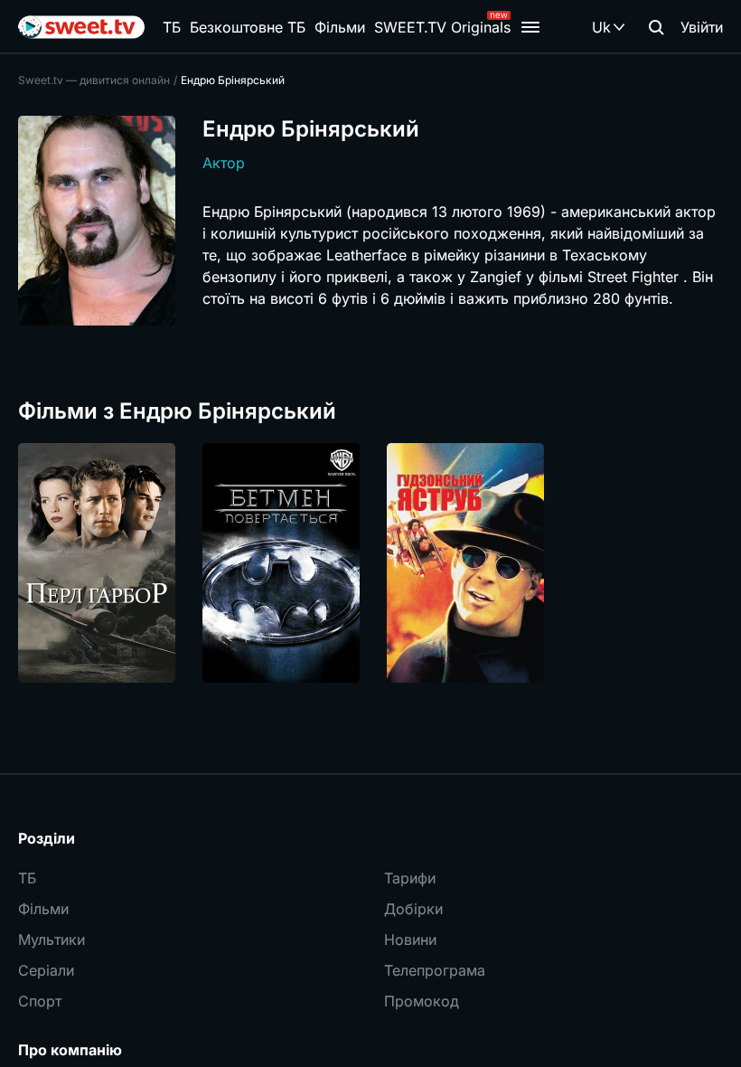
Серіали (46, 970)
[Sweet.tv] (81, 27)
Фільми (339, 27)
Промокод (421, 1001)
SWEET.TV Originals (442, 27)
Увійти (701, 27)
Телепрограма (434, 970)
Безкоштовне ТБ (247, 27)
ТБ (172, 27)
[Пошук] (656, 27)
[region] (370, 563)
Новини (410, 939)
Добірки (413, 909)
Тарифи (410, 878)
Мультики (51, 939)
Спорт (39, 1001)
